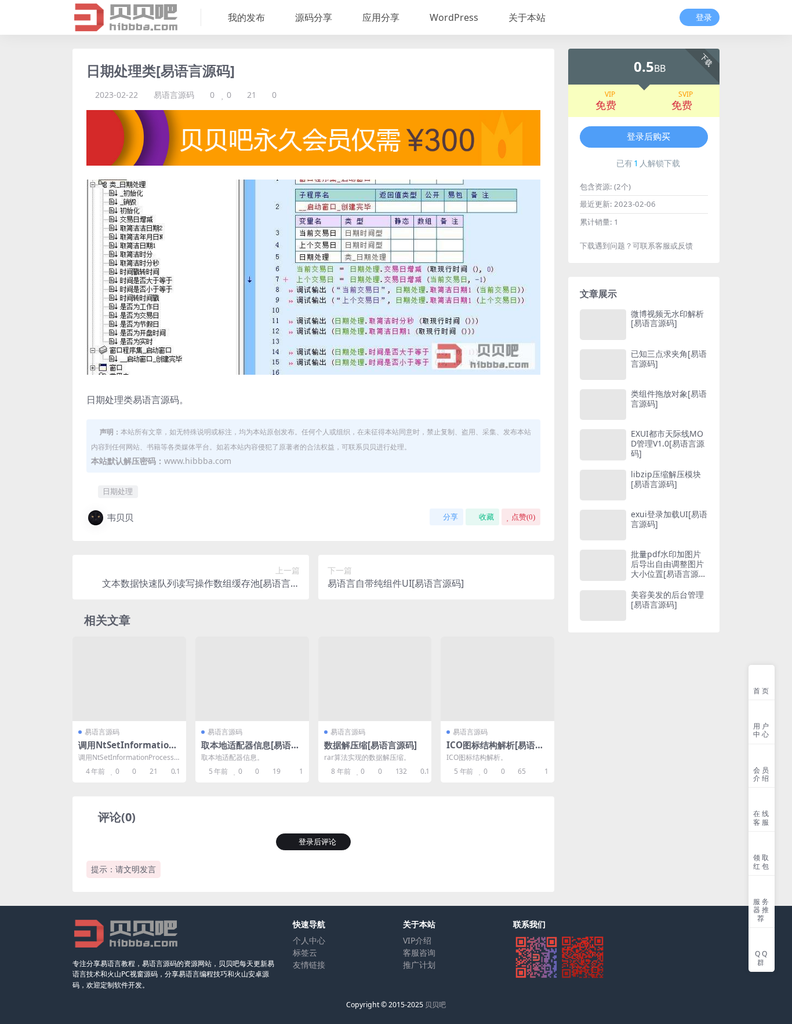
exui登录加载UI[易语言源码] (669, 519)
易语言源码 (174, 94)
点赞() (523, 517)
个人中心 (309, 940)
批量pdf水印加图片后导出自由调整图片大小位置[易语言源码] (667, 568)
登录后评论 (317, 842)
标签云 (305, 952)
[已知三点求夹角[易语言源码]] (603, 364)
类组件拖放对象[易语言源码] (669, 398)
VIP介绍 (417, 940)
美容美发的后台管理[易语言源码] (667, 599)
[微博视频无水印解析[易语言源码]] (603, 324)
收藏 (486, 517)
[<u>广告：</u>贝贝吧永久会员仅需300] (313, 136)
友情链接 (309, 964)
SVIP (685, 94)
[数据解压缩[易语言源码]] (375, 679)
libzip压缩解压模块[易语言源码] (666, 479)
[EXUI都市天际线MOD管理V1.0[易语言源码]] (603, 444)
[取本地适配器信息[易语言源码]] (252, 679)
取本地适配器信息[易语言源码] (250, 750)
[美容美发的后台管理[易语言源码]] (603, 605)
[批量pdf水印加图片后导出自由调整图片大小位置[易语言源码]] (603, 565)
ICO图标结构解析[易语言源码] (495, 750)
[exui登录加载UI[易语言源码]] (603, 525)
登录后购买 (648, 136)
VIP (610, 94)
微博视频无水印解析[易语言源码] (667, 318)
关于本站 (527, 17)
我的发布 (246, 17)
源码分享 (313, 17)
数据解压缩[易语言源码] (370, 745)
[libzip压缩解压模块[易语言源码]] (603, 485)
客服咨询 (419, 952)
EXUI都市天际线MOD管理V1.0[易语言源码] (667, 443)
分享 (450, 517)
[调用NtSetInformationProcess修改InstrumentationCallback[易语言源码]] (129, 679)
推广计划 (419, 964)
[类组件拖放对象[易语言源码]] (603, 404)
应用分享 (380, 17)
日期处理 (118, 491)
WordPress (454, 17)
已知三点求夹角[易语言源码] (669, 358)
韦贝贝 (120, 517)
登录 (704, 17)
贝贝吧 (435, 1005)
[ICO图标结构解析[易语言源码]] (497, 679)
